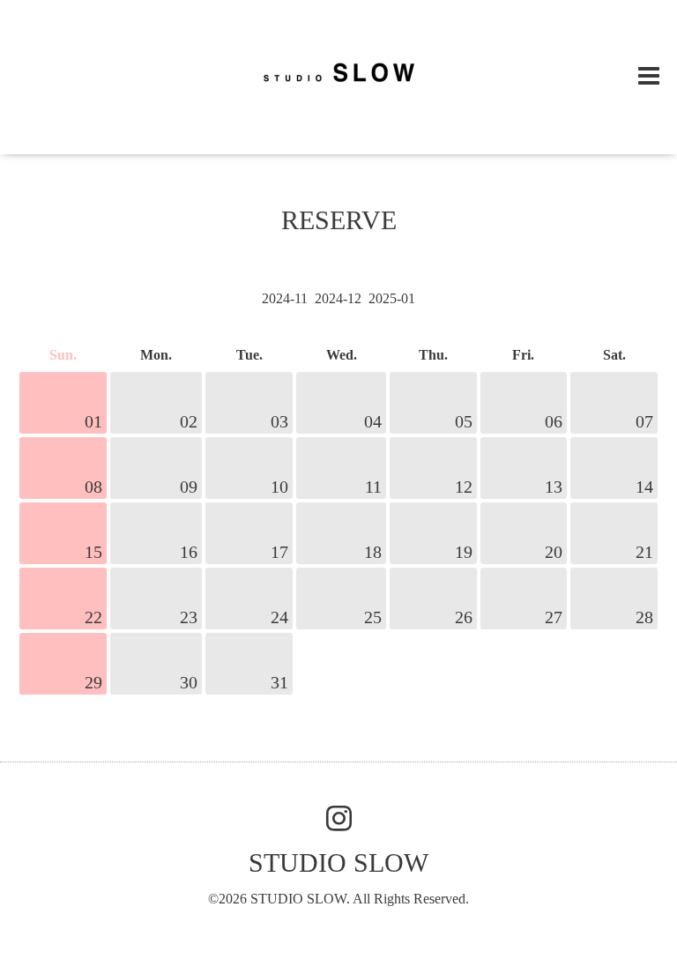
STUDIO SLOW (338, 862)
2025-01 (391, 298)
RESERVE (339, 219)
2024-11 (285, 298)
